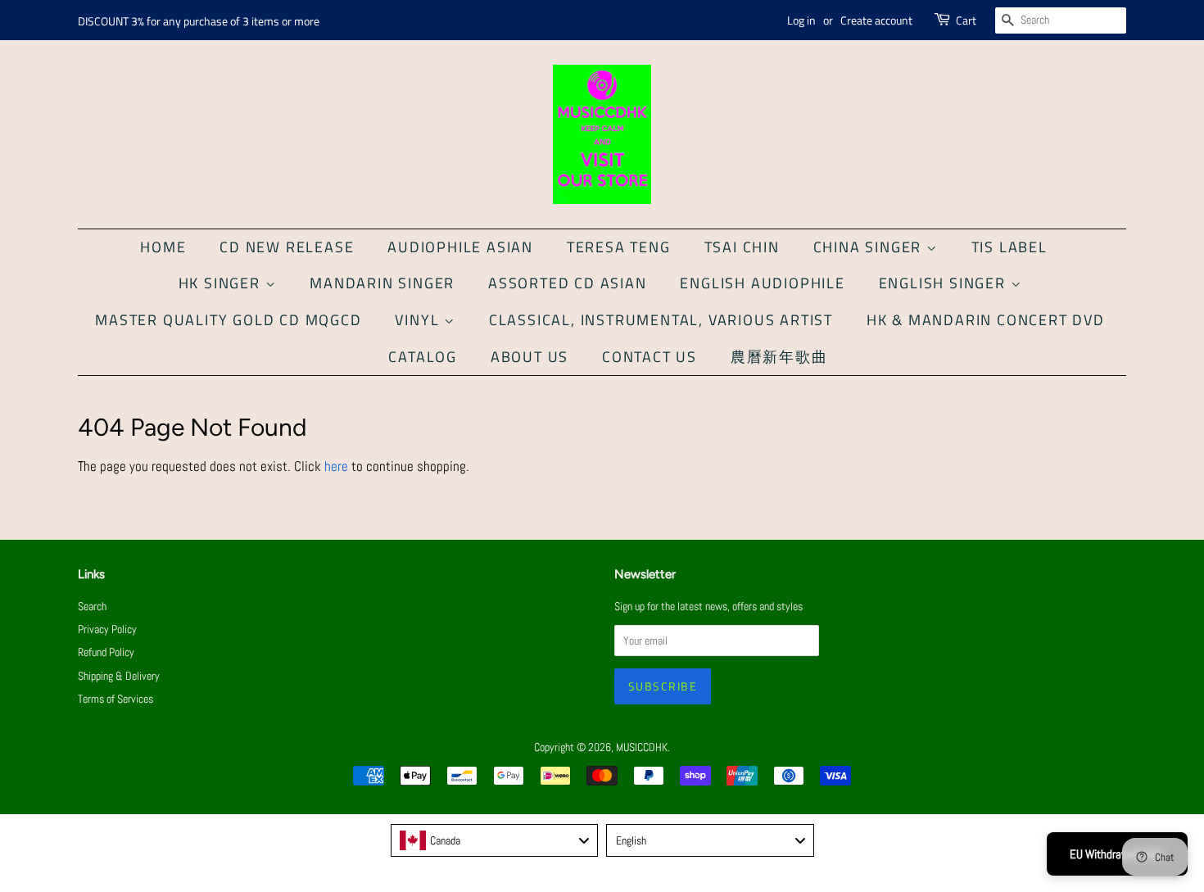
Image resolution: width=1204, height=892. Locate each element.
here (336, 466)
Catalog (422, 357)
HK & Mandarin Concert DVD (986, 320)
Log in (801, 20)
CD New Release (287, 247)
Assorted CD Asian (567, 283)
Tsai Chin (742, 247)
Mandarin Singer (382, 283)
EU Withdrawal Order (1117, 854)
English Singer (945, 283)
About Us (529, 357)
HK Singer (222, 283)
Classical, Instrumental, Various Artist (661, 320)
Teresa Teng (619, 247)
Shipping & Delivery (119, 675)
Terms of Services (115, 698)
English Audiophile (762, 283)
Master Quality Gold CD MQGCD (228, 320)
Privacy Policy (107, 629)
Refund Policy (106, 652)
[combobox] (495, 840)
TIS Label (1009, 247)
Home (163, 247)
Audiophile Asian (460, 247)
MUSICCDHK (642, 747)
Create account (876, 20)
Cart (966, 20)
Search (92, 606)
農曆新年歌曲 (779, 357)
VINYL (419, 320)
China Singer (869, 247)
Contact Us (649, 357)
